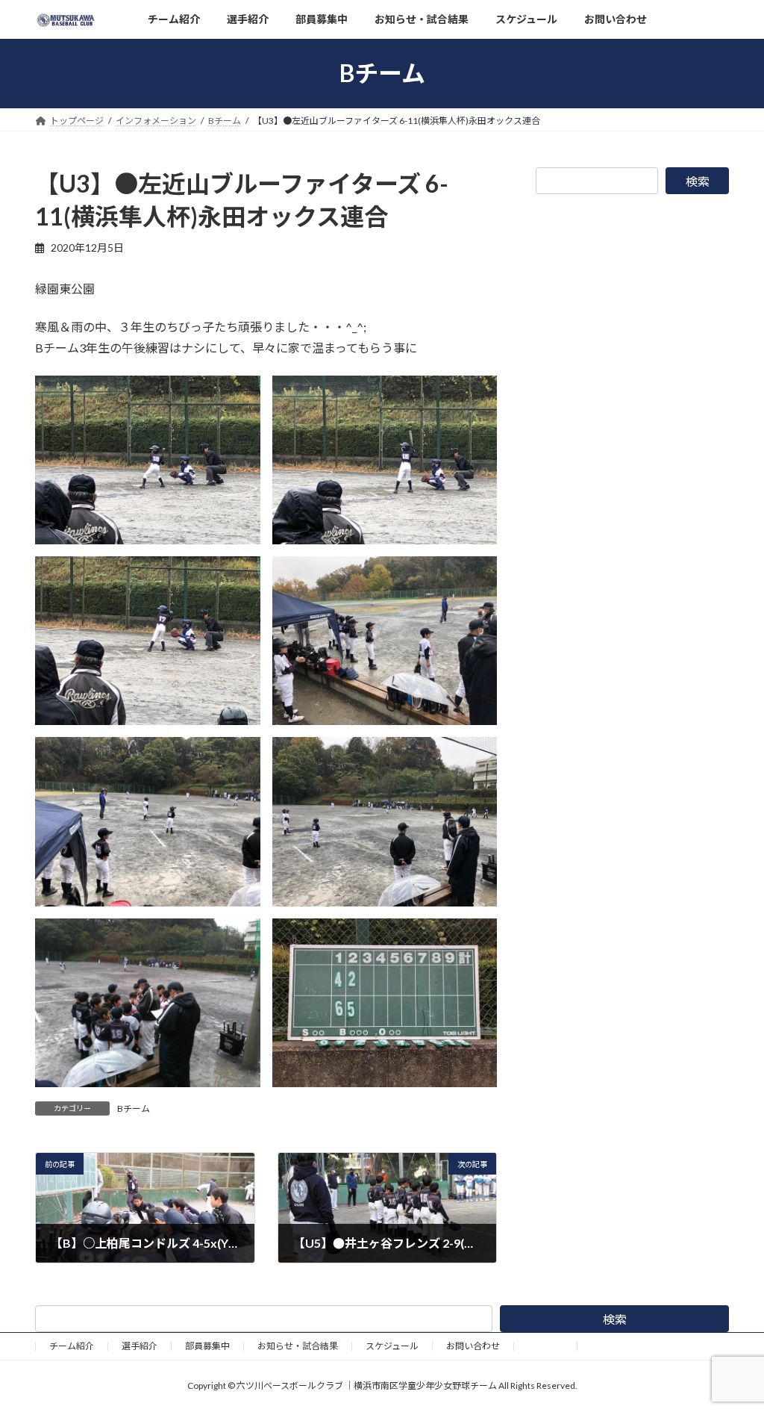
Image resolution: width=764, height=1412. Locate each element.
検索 (698, 181)
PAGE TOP (731, 1355)
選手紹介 (139, 1346)
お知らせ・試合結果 (297, 1346)
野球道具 (545, 1346)
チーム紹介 (71, 1346)
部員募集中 (207, 1346)
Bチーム (133, 1108)
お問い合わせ (473, 1346)
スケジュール (392, 1346)
